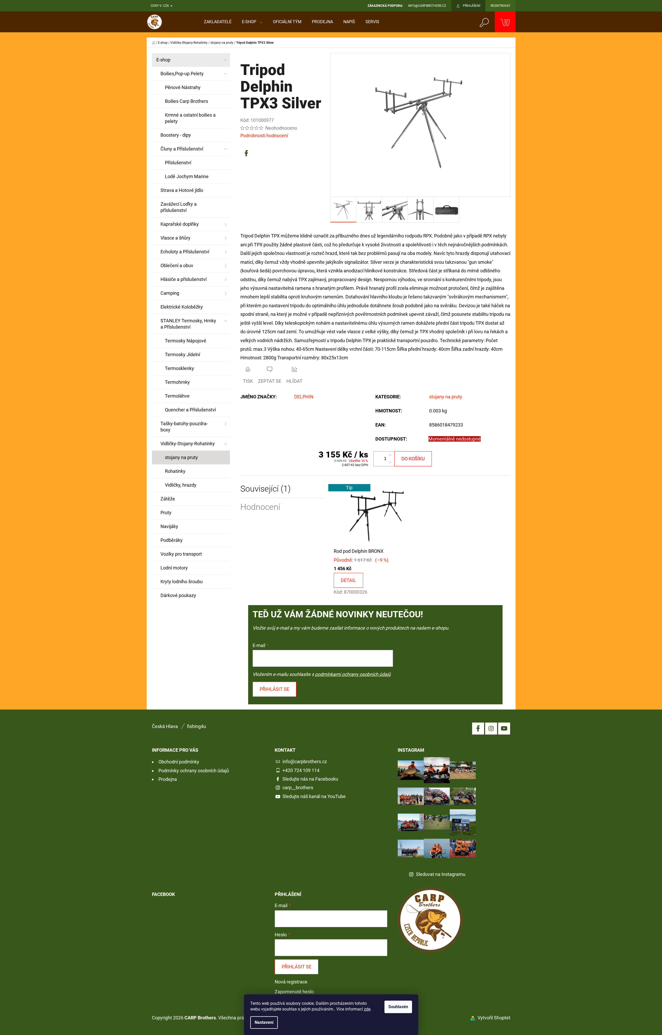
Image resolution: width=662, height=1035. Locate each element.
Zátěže (167, 498)
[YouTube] (504, 729)
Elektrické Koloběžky (181, 307)
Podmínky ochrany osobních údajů (193, 770)
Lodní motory (174, 567)
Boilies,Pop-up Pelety (182, 73)
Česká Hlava (165, 726)
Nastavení (264, 1022)
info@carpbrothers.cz (304, 761)
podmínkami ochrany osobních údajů (353, 674)
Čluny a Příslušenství (181, 149)
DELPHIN (303, 396)
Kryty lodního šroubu (181, 581)
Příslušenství (178, 162)
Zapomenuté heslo (294, 991)
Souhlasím (398, 1006)
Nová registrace (291, 981)
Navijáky (169, 526)
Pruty (165, 512)
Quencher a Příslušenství (190, 409)
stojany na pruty (181, 457)
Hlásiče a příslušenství (183, 279)
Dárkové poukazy (178, 595)
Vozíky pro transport (181, 554)
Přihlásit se (274, 689)
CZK (166, 6)
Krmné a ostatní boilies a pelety (190, 118)
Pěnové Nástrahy (183, 87)
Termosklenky (179, 368)
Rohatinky (175, 471)
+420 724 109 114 (300, 770)
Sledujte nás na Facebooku (310, 779)
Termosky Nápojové (185, 340)
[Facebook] (246, 153)
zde (367, 1009)
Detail (348, 580)
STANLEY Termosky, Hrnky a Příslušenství (188, 324)
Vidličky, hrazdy (180, 485)
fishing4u (196, 726)
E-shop (163, 59)
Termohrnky (177, 382)
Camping (169, 293)
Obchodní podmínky (178, 761)
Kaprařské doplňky (179, 224)
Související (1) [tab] (265, 488)
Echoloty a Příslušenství (184, 251)
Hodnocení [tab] (260, 507)
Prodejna (167, 779)
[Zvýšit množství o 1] (390, 455)
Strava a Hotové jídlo (181, 190)
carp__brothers (297, 787)
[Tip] (375, 515)
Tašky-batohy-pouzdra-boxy (184, 426)
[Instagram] (491, 729)
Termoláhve (177, 396)
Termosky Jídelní (182, 354)
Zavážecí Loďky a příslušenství (178, 207)
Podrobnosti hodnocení (264, 135)
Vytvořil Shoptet (494, 1017)
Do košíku (413, 458)
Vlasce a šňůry (175, 238)
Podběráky (171, 540)
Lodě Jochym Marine (187, 176)
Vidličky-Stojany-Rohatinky (187, 443)
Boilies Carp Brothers (186, 101)
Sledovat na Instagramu (440, 874)
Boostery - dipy (175, 135)
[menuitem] (218, 21)
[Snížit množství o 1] (390, 462)
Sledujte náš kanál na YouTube (314, 796)
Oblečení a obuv (176, 265)
